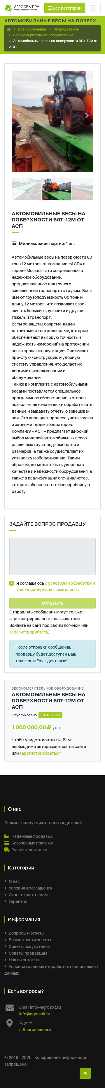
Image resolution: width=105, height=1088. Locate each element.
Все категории (66, 8)
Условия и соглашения (30, 887)
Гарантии (18, 901)
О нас (14, 881)
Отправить (52, 603)
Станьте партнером (28, 894)
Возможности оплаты (30, 939)
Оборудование (66, 29)
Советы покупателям (29, 946)
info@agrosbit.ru (34, 1013)
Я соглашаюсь (55, 586)
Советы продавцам (28, 953)
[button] (18, 115)
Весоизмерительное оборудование (43, 35)
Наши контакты (24, 959)
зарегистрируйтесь (28, 631)
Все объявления (32, 29)
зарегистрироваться (40, 753)
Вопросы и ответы (26, 932)
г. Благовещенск (35, 1029)
